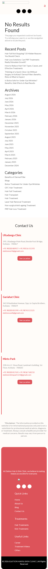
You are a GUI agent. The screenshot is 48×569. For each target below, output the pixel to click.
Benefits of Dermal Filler (15, 177)
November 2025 (12, 126)
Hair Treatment (11, 198)
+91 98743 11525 (26, 310)
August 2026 (10, 94)
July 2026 (9, 98)
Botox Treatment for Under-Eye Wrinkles (22, 184)
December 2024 (12, 165)
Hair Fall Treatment (13, 191)
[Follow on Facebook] (18, 11)
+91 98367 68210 (26, 372)
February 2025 (11, 158)
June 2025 (9, 144)
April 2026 (9, 109)
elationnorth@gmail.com (13, 251)
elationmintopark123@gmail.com (17, 375)
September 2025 (12, 133)
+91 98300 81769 (10, 372)
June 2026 (9, 101)
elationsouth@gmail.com (13, 313)
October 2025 (11, 130)
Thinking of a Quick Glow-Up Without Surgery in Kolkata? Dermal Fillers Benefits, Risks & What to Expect (23, 74)
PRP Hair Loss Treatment (15, 209)
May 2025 (9, 148)
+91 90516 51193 (26, 248)
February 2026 (11, 116)
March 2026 (10, 112)
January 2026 (10, 119)
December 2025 (12, 123)
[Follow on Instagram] (24, 11)
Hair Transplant (11, 195)
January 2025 (10, 162)
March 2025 (10, 155)
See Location (24, 258)
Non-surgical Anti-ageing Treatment (20, 205)
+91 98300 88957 (10, 248)
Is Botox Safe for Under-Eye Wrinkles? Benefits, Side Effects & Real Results (21, 81)
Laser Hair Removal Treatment (18, 202)
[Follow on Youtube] (30, 11)
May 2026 (9, 105)
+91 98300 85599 (10, 310)
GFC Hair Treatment (13, 187)
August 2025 (10, 137)
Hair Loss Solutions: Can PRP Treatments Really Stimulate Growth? (22, 60)
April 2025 (9, 151)
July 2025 (9, 140)
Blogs (7, 180)
